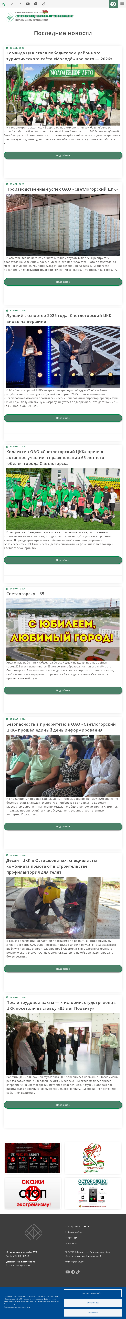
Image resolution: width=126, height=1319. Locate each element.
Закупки (71, 1243)
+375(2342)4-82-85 (19, 1255)
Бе (11, 3)
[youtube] (27, 3)
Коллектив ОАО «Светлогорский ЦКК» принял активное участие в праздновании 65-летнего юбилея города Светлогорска (55, 457)
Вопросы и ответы (77, 1226)
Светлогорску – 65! (26, 593)
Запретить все (93, 1303)
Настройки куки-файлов (93, 1293)
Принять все (93, 1312)
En (19, 3)
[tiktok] (43, 3)
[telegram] (35, 3)
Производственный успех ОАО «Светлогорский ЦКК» (62, 189)
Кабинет (71, 1237)
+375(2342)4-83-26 (19, 1265)
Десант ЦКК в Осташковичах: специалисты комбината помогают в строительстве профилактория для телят (51, 866)
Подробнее (63, 155)
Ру (3, 3)
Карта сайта (73, 1232)
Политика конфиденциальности (17, 1307)
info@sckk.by (76, 1261)
